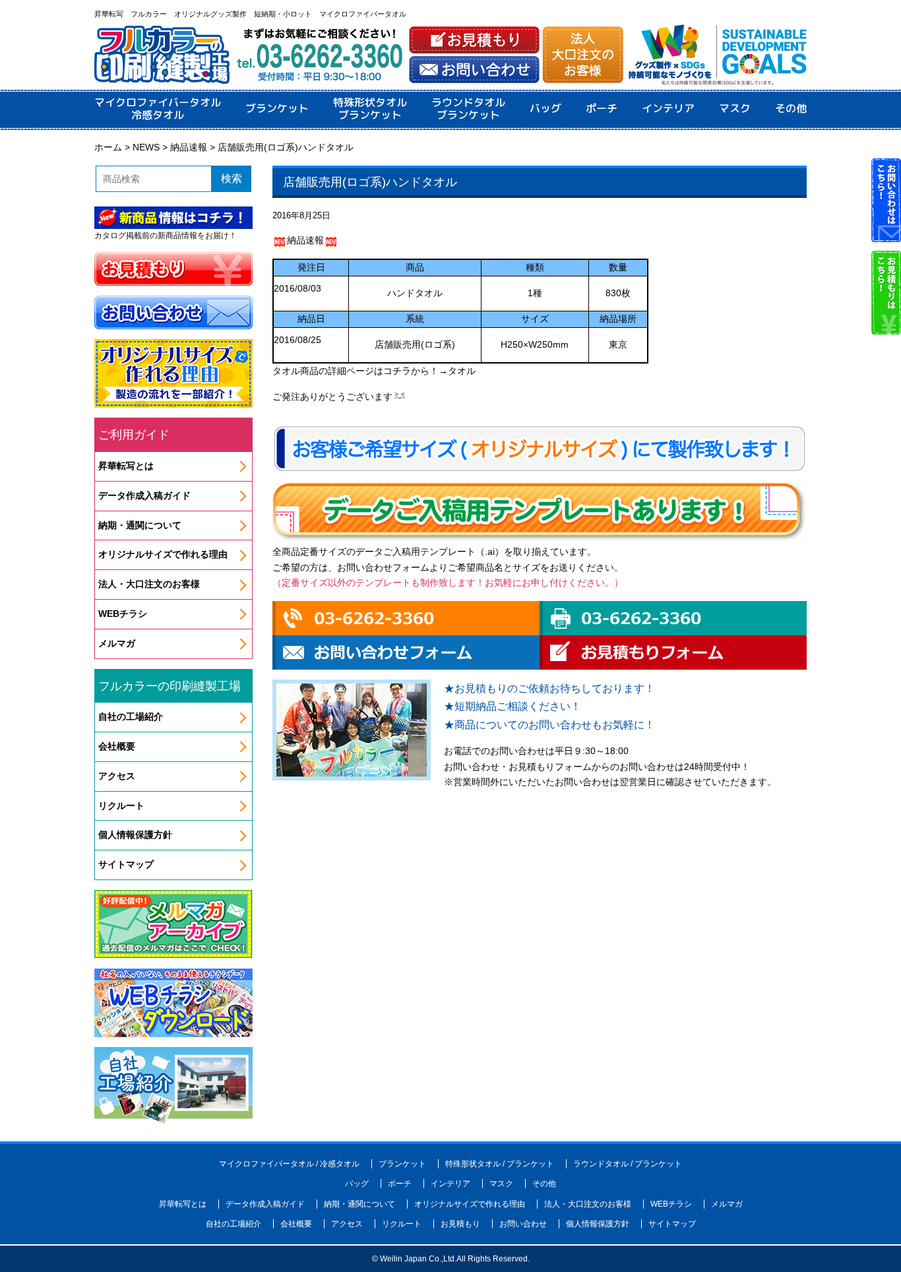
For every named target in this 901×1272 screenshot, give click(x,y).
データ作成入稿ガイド (144, 495)
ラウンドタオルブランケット (468, 108)
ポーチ (601, 109)
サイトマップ (126, 864)
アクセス (116, 776)
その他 (791, 109)
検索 (231, 178)
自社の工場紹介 (130, 716)
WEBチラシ (122, 613)
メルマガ (116, 643)
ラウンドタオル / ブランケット (627, 1163)
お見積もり (460, 1223)
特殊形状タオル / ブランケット (499, 1163)
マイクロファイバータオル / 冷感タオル (289, 1163)
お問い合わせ (523, 1223)
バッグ (545, 109)
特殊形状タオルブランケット (370, 108)
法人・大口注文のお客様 (149, 584)
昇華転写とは (126, 466)
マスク (735, 109)
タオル (462, 371)
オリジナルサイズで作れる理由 (163, 554)
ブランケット (277, 109)
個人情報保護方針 (135, 834)
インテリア (668, 109)
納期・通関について (139, 525)
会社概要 (116, 746)
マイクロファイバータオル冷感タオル (157, 108)
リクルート (121, 805)
